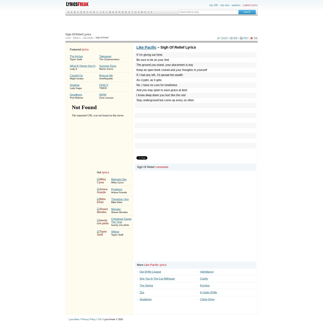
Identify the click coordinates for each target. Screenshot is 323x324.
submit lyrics (250, 5)
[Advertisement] (195, 221)
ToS (100, 319)
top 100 (213, 5)
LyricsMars (74, 319)
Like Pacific (146, 47)
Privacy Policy (89, 319)
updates (236, 5)
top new (224, 5)
